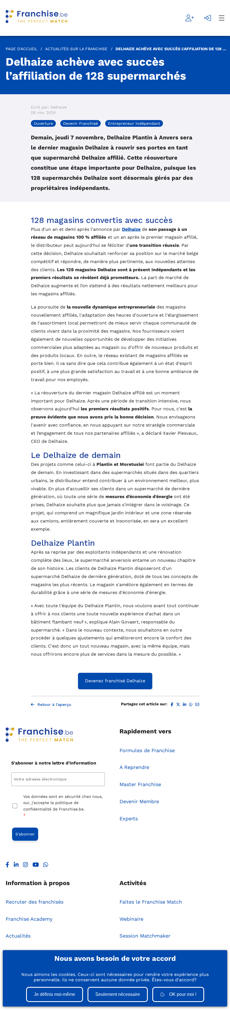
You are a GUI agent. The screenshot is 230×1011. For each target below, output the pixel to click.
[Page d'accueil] (36, 18)
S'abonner (25, 834)
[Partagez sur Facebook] (172, 705)
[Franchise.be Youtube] (36, 866)
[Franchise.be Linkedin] (16, 866)
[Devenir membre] (189, 18)
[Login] (207, 18)
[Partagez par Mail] (197, 705)
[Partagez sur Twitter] (178, 705)
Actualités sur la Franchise (76, 49)
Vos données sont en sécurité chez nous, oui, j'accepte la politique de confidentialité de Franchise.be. (63, 805)
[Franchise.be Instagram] (25, 866)
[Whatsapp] (45, 866)
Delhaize (131, 229)
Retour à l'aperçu (54, 704)
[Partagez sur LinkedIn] (184, 705)
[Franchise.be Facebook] (7, 866)
